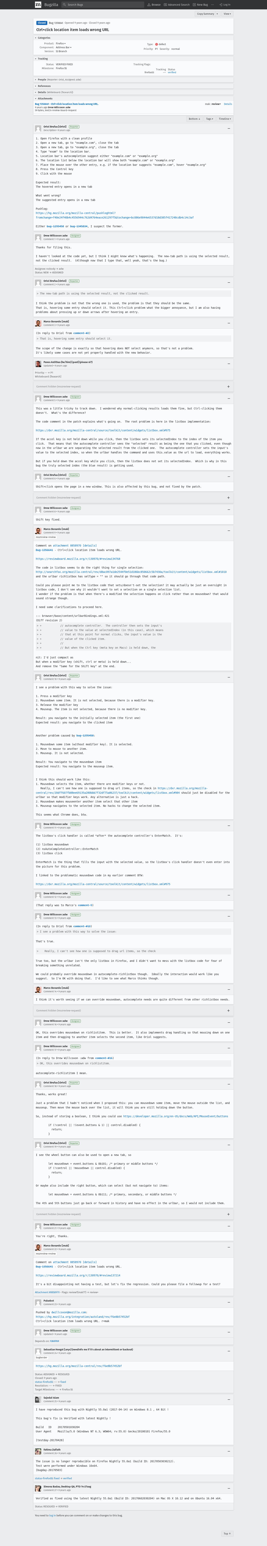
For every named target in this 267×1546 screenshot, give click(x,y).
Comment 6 (50, 478)
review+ (216, 104)
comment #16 (103, 1058)
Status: (50, 64)
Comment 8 (50, 511)
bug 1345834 (78, 226)
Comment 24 (50, 1353)
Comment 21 (50, 1228)
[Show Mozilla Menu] (38, 5)
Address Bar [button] (64, 47)
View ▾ (227, 13)
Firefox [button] (61, 43)
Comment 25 (50, 1401)
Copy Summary (205, 13)
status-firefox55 (44, 1381)
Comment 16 (50, 1024)
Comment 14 (50, 991)
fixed (63, 1381)
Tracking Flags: (142, 64)
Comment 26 (50, 1453)
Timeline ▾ (225, 118)
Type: (150, 44)
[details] (90, 545)
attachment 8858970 (67, 545)
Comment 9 (50, 532)
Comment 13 (50, 918)
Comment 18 (50, 1086)
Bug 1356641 (56, 23)
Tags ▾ (209, 118)
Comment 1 (49, 239)
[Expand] (228, 386)
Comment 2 (50, 284)
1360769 (54, 1341)
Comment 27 (50, 1490)
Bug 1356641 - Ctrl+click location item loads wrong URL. (67, 104)
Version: (49, 51)
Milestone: (48, 68)
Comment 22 (50, 1249)
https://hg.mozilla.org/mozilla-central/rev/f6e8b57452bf (79, 1366)
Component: (47, 47)
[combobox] (102, 5)
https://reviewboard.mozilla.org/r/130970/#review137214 (78, 1275)
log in (52, 1515)
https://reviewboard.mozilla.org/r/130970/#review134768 (78, 558)
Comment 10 (50, 679)
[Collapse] (229, 128)
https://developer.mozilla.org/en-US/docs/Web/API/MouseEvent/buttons (175, 1116)
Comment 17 (50, 1049)
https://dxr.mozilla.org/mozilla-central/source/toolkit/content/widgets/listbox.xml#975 (103, 430)
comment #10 (81, 926)
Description (50, 130)
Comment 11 (50, 827)
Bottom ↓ (195, 118)
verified (172, 72)
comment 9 (85, 905)
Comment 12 (50, 897)
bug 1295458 (55, 226)
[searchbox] (102, 5)
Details (228, 104)
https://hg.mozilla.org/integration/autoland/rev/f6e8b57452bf (83, 1316)
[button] (224, 5)
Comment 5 (50, 400)
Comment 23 (50, 1304)
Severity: (164, 48)
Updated (48, 365)
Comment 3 (50, 325)
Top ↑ (227, 1533)
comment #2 (81, 333)
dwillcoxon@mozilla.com (68, 1312)
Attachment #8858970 (47, 1292)
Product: (49, 43)
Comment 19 (50, 1146)
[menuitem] (154, 5)
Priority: (148, 48)
